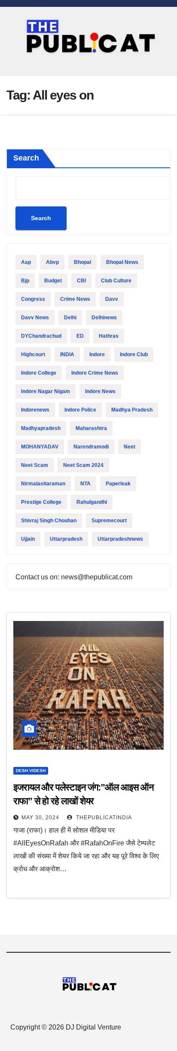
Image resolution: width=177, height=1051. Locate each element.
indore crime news (94, 373)
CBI (81, 281)
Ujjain (28, 539)
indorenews (35, 410)
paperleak (118, 484)
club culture (116, 281)
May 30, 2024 (40, 818)
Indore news (100, 391)
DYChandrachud (41, 336)
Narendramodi (91, 447)
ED (80, 336)
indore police (80, 410)
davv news (35, 318)
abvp (52, 262)
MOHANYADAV (39, 447)
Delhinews (104, 318)
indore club (134, 354)
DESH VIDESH (31, 770)
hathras (109, 336)
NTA (85, 484)
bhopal (82, 262)
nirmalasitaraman (43, 484)
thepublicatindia (103, 818)
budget (53, 281)
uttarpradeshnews (120, 539)
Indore (97, 354)
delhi (70, 318)
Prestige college (41, 502)
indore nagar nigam (45, 391)
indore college (38, 373)
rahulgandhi (91, 502)
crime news (75, 299)
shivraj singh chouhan (48, 521)
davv (111, 299)
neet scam (34, 465)
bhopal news (122, 262)
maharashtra (91, 428)
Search (26, 158)
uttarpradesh (66, 539)
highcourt (33, 354)
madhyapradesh (41, 428)
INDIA (67, 354)
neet (129, 447)
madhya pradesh (132, 410)
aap (26, 262)
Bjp (25, 281)
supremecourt (109, 521)
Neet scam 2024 (83, 465)
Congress (33, 299)
